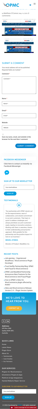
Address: (5, 326)
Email (4, 110)
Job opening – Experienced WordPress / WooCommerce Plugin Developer (18, 260)
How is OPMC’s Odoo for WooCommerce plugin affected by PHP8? (18, 282)
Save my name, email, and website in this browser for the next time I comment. (16, 138)
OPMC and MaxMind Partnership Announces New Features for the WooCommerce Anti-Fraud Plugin (18, 274)
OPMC (20, 405)
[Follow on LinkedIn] (8, 321)
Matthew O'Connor (11, 13)
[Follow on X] (3, 321)
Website (5, 122)
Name (4, 98)
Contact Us (14, 308)
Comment (6, 74)
